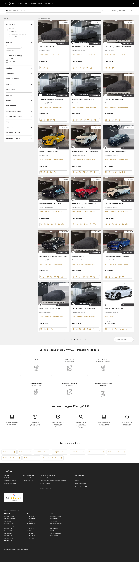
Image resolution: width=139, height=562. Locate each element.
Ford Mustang (31, 535)
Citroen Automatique (95, 452)
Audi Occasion (24, 452)
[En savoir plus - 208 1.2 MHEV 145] (118, 293)
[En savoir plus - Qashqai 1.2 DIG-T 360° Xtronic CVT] (86, 136)
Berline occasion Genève (51, 458)
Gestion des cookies (45, 488)
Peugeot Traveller (9, 523)
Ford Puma (30, 521)
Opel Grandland (54, 521)
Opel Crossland (54, 528)
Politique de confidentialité (47, 486)
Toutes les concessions (10, 480)
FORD (28, 513)
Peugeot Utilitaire (9, 538)
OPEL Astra (53, 530)
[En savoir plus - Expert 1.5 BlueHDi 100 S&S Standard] (118, 31)
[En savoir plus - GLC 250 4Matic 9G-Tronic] (53, 241)
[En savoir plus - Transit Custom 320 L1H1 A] (53, 293)
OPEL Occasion (54, 535)
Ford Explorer (31, 523)
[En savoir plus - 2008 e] (86, 241)
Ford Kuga (30, 526)
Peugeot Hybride (9, 516)
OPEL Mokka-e (54, 518)
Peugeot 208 (8, 540)
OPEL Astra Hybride (55, 516)
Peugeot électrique (9, 526)
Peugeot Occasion (9, 518)
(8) (17, 34)
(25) (13, 53)
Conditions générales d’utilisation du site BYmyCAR (54, 480)
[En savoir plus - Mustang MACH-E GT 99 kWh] (86, 188)
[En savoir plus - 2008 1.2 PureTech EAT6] (86, 293)
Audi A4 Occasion (76, 452)
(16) (12, 61)
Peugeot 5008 (8, 533)
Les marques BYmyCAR (11, 511)
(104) (12, 28)
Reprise (77, 480)
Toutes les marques (9, 477)
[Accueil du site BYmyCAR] (9, 3)
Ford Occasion (31, 530)
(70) (12, 58)
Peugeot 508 (8, 535)
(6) (15, 55)
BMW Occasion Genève (115, 452)
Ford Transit (30, 516)
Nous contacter (44, 477)
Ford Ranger (30, 538)
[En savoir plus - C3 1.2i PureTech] (53, 31)
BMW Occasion (8, 452)
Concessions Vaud (28, 480)
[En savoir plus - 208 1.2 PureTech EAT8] (86, 31)
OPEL (51, 513)
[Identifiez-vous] (133, 3)
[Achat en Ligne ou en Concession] (12, 421)
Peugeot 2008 (8, 521)
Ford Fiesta (30, 533)
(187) (13, 31)
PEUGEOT (7, 513)
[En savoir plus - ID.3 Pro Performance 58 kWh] (53, 84)
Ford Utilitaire (31, 518)
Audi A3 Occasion (40, 452)
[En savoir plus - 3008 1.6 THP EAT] (118, 188)
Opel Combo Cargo (55, 533)
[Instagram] (86, 486)
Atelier (77, 477)
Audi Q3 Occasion (58, 452)
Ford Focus (30, 528)
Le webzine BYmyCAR (10, 483)
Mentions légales (45, 483)
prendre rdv (63, 43)
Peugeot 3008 (8, 528)
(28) (13, 36)
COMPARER (65, 22)
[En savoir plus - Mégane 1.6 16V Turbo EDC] (118, 241)
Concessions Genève (28, 477)
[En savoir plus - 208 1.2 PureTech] (118, 84)
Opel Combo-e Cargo (56, 523)
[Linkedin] (75, 486)
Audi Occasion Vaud (30, 458)
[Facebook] (80, 486)
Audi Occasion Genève (10, 458)
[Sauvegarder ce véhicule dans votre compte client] (40, 43)
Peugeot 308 (8, 530)
